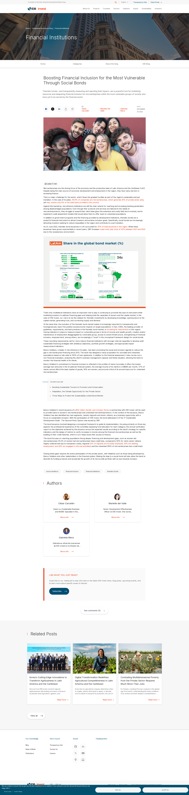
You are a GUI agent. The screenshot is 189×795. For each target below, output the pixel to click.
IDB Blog (146, 64)
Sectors (116, 9)
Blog (27, 745)
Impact (135, 9)
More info (64, 517)
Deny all (118, 790)
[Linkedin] (83, 746)
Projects (96, 9)
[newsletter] (83, 759)
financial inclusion (72, 471)
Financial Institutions (62, 28)
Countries (106, 9)
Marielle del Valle (105, 110)
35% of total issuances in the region (112, 227)
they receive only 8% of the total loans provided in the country (72, 202)
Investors (158, 9)
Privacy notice (123, 785)
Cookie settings (18, 791)
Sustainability (146, 9)
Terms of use (112, 785)
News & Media (31, 749)
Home (28, 28)
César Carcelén (85, 110)
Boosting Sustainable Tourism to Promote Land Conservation (77, 387)
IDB (51, 784)
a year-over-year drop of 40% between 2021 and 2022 (122, 229)
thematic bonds (112, 471)
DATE (138, 106)
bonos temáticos (52, 471)
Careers (52, 753)
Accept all (165, 790)
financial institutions (93, 471)
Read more (61, 700)
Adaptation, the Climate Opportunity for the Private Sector (76, 391)
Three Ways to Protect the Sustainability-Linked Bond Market (77, 396)
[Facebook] (75, 746)
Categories (77, 64)
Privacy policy (7, 791)
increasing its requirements (118, 329)
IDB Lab (58, 784)
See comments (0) (92, 610)
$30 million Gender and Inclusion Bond (92, 410)
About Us (86, 9)
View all (34, 716)
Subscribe (56, 591)
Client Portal (155, 2)
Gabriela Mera (123, 110)
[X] (75, 753)
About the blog (112, 64)
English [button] (123, 2)
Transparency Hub (140, 2)
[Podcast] (75, 759)
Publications (30, 753)
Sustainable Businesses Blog (42, 28)
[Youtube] (83, 753)
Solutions (126, 9)
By (83, 106)
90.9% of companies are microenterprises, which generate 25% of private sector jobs (108, 200)
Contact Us (54, 749)
